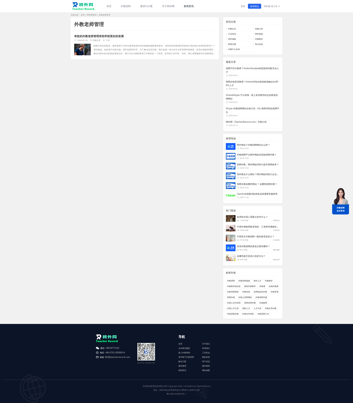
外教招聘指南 (244, 280)
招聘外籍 (231, 297)
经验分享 (97, 40)
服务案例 (182, 366)
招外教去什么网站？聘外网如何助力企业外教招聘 (261, 174)
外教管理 (274, 291)
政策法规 (232, 44)
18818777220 (112, 347)
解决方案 (182, 361)
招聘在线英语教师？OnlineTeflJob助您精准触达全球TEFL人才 (252, 83)
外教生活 (232, 28)
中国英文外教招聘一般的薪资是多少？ (255, 236)
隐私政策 (206, 357)
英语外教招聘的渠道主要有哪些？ (253, 246)
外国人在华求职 (234, 302)
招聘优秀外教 (250, 302)
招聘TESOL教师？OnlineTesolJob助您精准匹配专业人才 (252, 70)
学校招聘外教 (233, 313)
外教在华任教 (270, 308)
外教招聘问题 (261, 297)
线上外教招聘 (184, 352)
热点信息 (259, 44)
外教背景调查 (233, 291)
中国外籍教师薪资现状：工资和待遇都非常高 (259, 226)
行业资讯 (232, 34)
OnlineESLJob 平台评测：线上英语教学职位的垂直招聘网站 (252, 97)
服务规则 (206, 366)
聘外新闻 (259, 34)
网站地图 (206, 370)
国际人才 (246, 308)
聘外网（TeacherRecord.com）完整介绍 (246, 121)
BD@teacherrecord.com (117, 357)
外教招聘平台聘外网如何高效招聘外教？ (257, 154)
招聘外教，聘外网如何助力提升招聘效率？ (258, 164)
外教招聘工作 (263, 313)
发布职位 (254, 6)
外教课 (262, 286)
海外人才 (257, 280)
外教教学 (259, 39)
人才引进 (257, 308)
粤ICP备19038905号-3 (176, 394)
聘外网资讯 (92, 15)
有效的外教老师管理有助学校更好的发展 (99, 36)
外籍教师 (263, 302)
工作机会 (206, 352)
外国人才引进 (233, 308)
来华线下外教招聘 (186, 357)
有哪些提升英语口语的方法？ (251, 256)
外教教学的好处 (234, 286)
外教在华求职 (248, 313)
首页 (108, 6)
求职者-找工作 (272, 6)
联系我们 (206, 348)
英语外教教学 (250, 286)
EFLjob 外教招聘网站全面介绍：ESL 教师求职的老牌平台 (252, 110)
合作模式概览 (184, 348)
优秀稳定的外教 (260, 291)
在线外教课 (273, 286)
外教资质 (246, 291)
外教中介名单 (234, 49)
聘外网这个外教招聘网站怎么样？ (253, 144)
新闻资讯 (189, 6)
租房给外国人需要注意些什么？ (252, 216)
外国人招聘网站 (245, 297)
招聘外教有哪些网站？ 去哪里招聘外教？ (257, 184)
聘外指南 (232, 39)
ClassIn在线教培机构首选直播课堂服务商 (257, 193)
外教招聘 (231, 280)
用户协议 (206, 361)
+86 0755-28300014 (115, 352)
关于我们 (206, 343)
